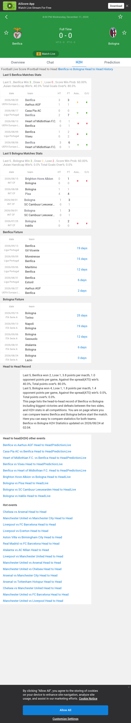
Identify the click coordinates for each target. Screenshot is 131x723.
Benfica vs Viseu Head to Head (23, 464)
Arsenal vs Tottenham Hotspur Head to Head (32, 582)
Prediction (58, 445)
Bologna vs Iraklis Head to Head (24, 496)
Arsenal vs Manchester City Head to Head (30, 575)
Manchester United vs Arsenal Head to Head (32, 562)
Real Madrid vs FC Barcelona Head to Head (31, 543)
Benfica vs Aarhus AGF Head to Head (27, 445)
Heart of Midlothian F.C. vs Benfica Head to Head (35, 458)
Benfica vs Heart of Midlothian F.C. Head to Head (35, 470)
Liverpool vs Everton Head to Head (25, 531)
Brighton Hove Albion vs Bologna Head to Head (34, 477)
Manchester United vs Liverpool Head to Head (33, 601)
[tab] (18, 62)
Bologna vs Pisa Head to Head (23, 483)
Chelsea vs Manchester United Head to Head (32, 588)
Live (68, 445)
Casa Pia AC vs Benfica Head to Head (27, 451)
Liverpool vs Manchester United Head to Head (33, 556)
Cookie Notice (88, 698)
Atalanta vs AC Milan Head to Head (26, 550)
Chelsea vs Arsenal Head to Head (24, 512)
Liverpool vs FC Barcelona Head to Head (29, 524)
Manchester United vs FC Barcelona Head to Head (36, 594)
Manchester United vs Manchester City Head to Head (38, 518)
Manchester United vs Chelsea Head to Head (32, 569)
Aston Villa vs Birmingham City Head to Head (32, 537)
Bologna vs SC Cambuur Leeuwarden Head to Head (36, 489)
